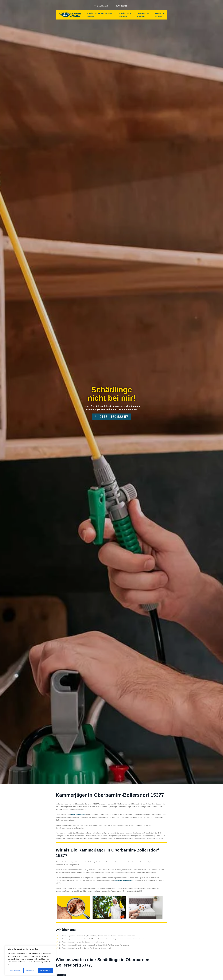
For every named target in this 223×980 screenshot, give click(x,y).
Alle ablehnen (30, 970)
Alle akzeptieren (45, 970)
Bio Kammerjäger (78, 814)
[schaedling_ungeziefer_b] (109, 907)
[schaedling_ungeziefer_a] (74, 907)
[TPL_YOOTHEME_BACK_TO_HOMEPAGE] (70, 14)
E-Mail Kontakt (102, 6)
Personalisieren (15, 970)
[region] (30, 960)
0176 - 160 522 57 (123, 6)
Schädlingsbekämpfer (123, 880)
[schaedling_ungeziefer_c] (145, 907)
